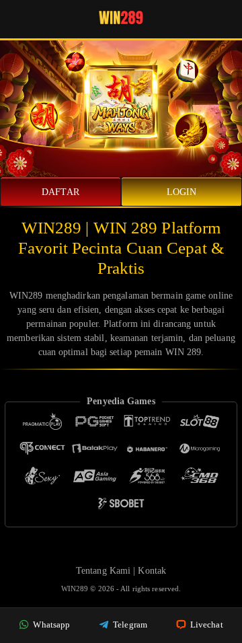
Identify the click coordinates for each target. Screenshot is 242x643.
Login (182, 192)
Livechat (205, 624)
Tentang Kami (103, 571)
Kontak (152, 571)
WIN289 (76, 588)
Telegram (129, 624)
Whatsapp (50, 624)
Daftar (60, 192)
